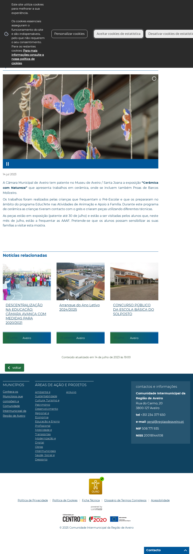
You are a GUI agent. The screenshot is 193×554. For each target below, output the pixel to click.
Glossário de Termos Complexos (125, 500)
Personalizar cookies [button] (69, 34)
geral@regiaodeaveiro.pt (165, 422)
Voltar (16, 367)
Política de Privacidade (33, 500)
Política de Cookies (64, 500)
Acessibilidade (160, 500)
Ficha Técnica (91, 500)
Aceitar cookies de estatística (118, 34)
